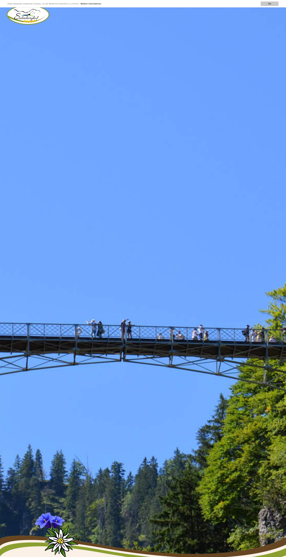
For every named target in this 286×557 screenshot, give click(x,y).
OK (269, 3)
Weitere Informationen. (91, 3)
